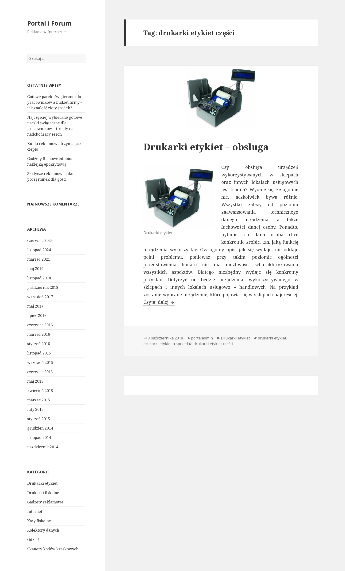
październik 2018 (42, 287)
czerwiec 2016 (40, 324)
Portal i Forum (49, 23)
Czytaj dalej (159, 302)
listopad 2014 (39, 437)
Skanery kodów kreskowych (52, 549)
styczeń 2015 (38, 418)
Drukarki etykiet (42, 483)
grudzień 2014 (40, 428)
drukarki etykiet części (213, 343)
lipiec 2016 (36, 315)
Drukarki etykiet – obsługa (206, 147)
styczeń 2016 (38, 343)
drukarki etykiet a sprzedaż (167, 343)
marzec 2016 (38, 334)
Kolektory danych (43, 530)
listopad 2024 (39, 249)
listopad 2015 (39, 353)
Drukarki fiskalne (43, 492)
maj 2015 (35, 381)
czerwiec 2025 (40, 240)
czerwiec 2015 (40, 371)
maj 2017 (35, 306)
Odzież (33, 539)
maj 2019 (35, 268)
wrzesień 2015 (40, 362)
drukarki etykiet (272, 338)
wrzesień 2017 (40, 296)
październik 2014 (42, 446)
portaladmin (202, 338)
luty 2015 (35, 409)
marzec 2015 (38, 400)
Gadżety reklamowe (45, 502)
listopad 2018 (39, 278)
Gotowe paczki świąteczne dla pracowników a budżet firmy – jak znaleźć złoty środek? (54, 102)
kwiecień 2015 (40, 390)
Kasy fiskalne (39, 520)
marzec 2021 (38, 259)
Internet (34, 511)
